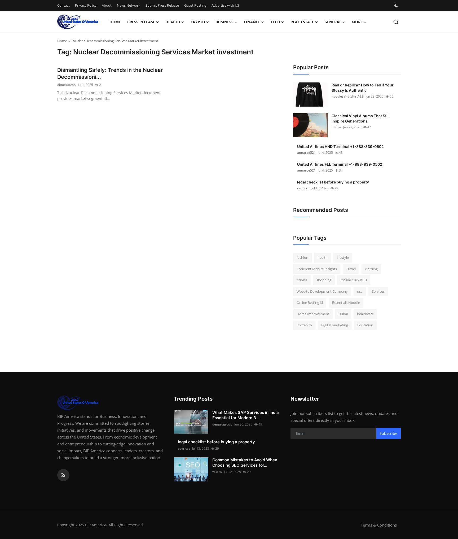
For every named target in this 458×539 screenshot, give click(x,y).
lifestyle (343, 257)
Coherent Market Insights (317, 268)
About (107, 5)
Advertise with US (225, 5)
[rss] (63, 475)
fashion (302, 257)
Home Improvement (313, 314)
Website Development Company (322, 291)
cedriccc (303, 188)
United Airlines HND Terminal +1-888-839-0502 (340, 146)
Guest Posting (195, 5)
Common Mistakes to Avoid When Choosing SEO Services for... (244, 462)
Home (115, 21)
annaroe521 (306, 152)
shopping (323, 280)
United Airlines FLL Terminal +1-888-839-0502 (339, 164)
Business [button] (224, 21)
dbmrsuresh (66, 84)
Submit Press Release (162, 5)
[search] (396, 22)
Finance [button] (252, 21)
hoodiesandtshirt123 (347, 96)
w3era (217, 472)
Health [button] (172, 21)
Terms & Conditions (379, 525)
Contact (63, 5)
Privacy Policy (85, 5)
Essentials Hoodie (346, 302)
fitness (302, 280)
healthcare (365, 314)
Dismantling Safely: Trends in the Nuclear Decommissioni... (110, 73)
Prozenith (304, 325)
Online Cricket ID (354, 280)
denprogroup (222, 424)
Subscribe (388, 433)
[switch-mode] (397, 5)
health (323, 257)
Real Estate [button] (302, 21)
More (357, 21)
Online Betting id (310, 302)
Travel (351, 268)
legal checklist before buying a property (333, 182)
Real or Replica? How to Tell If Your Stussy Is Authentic (363, 88)
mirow (336, 127)
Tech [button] (275, 21)
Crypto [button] (198, 21)
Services (378, 291)
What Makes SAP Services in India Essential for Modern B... (245, 415)
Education (365, 325)
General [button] (332, 21)
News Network (128, 5)
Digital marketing (334, 325)
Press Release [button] (141, 21)
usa (360, 291)
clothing (371, 268)
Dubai (343, 314)
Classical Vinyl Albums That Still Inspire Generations (361, 118)
